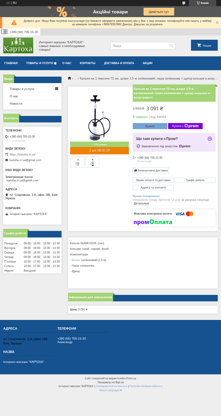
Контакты (87, 63)
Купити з (177, 126)
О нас (66, 63)
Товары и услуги (39, 63)
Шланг (76, 260)
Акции (147, 63)
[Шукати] (171, 46)
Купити (150, 126)
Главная (10, 63)
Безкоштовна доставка (153, 170)
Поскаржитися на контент (112, 386)
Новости (16, 103)
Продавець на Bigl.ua (111, 382)
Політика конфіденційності (146, 386)
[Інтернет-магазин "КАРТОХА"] (18, 46)
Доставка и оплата (119, 63)
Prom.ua (131, 378)
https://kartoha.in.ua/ (23, 154)
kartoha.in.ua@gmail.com (25, 160)
